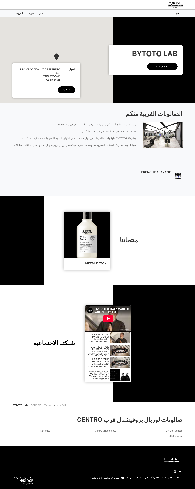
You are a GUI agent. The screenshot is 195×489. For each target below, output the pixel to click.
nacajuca (45, 431)
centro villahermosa (105, 431)
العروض (19, 13)
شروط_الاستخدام (175, 478)
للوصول (42, 13)
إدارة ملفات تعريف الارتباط (137, 477)
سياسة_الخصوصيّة (158, 478)
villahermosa (176, 436)
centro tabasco (174, 431)
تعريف (30, 13)
